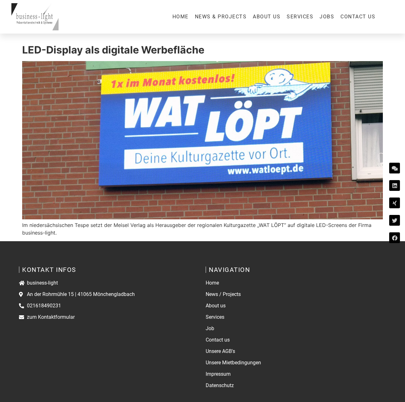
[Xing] (394, 203)
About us (266, 17)
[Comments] (394, 168)
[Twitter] (394, 220)
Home (180, 17)
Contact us (357, 17)
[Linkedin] (394, 185)
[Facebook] (394, 237)
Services (300, 17)
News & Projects (221, 17)
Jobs (327, 17)
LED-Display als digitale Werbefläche (113, 50)
